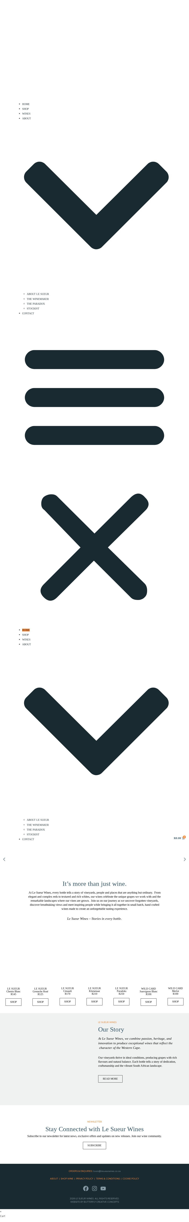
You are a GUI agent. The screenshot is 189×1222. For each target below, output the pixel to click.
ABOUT (54, 1178)
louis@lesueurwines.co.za (107, 1171)
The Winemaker (38, 299)
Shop (25, 109)
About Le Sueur (38, 294)
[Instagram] (94, 1188)
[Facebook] (86, 1188)
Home (26, 104)
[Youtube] (103, 1188)
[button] (94, 471)
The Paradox (36, 303)
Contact (28, 313)
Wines (26, 113)
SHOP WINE (67, 1178)
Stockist (33, 308)
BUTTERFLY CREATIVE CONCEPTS (101, 1201)
